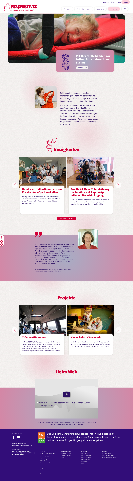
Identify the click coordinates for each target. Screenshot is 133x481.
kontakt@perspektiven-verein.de (22, 445)
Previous (15, 185)
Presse (119, 2)
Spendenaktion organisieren (109, 457)
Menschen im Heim (44, 457)
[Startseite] (20, 6)
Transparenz (84, 461)
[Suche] (125, 9)
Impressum (42, 476)
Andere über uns (85, 459)
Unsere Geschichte (86, 457)
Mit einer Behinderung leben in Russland (47, 454)
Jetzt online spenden (107, 453)
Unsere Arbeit (84, 453)
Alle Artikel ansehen (66, 218)
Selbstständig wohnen (45, 459)
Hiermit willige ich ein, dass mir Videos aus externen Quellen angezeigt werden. (64, 404)
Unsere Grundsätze (86, 455)
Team (82, 463)
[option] (66, 43)
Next (118, 185)
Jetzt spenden (82, 68)
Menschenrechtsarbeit (45, 463)
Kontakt (113, 2)
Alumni (62, 457)
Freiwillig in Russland (66, 453)
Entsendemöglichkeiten (66, 455)
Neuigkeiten (105, 2)
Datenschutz (43, 478)
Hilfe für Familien (44, 461)
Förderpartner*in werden (108, 455)
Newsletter (126, 2)
